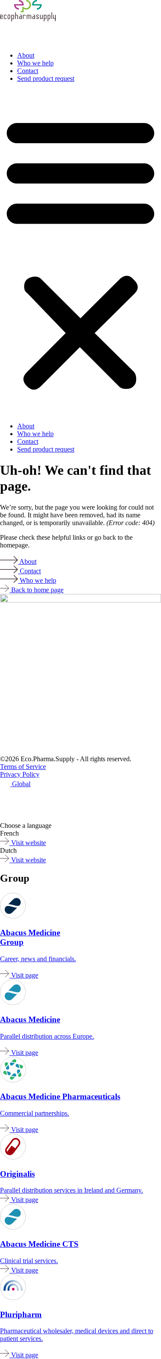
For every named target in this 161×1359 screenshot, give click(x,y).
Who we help (35, 63)
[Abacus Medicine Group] (13, 916)
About (25, 55)
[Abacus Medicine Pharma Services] (13, 1080)
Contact (27, 70)
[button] (80, 252)
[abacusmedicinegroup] (54, 817)
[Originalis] (13, 1157)
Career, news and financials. (38, 958)
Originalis (17, 1173)
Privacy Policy (19, 774)
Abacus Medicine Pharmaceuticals (60, 1096)
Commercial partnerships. (34, 1113)
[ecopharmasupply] (25, 805)
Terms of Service (23, 766)
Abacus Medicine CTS (39, 1243)
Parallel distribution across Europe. (47, 1036)
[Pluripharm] (28, 19)
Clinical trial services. (29, 1260)
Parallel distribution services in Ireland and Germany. (71, 1190)
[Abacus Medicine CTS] (13, 1002)
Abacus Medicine (30, 1019)
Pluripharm (21, 1314)
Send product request (45, 78)
